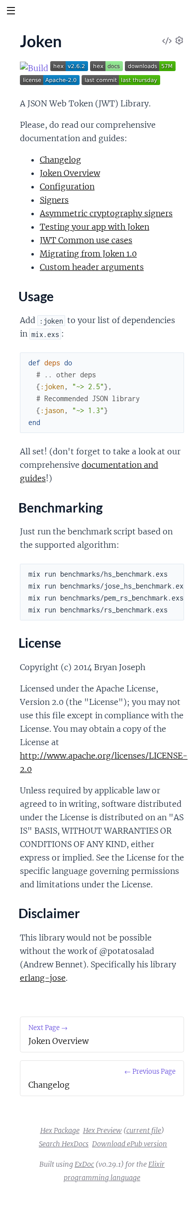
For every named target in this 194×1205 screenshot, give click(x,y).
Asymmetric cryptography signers (106, 213)
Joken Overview (70, 173)
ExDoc (84, 1164)
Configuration (67, 186)
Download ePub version (129, 1143)
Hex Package (60, 1130)
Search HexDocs (64, 1144)
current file (143, 1130)
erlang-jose (43, 978)
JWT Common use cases (86, 240)
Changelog (60, 160)
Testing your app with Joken (94, 227)
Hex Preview (102, 1130)
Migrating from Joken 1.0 (88, 253)
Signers (54, 200)
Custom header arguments (92, 267)
